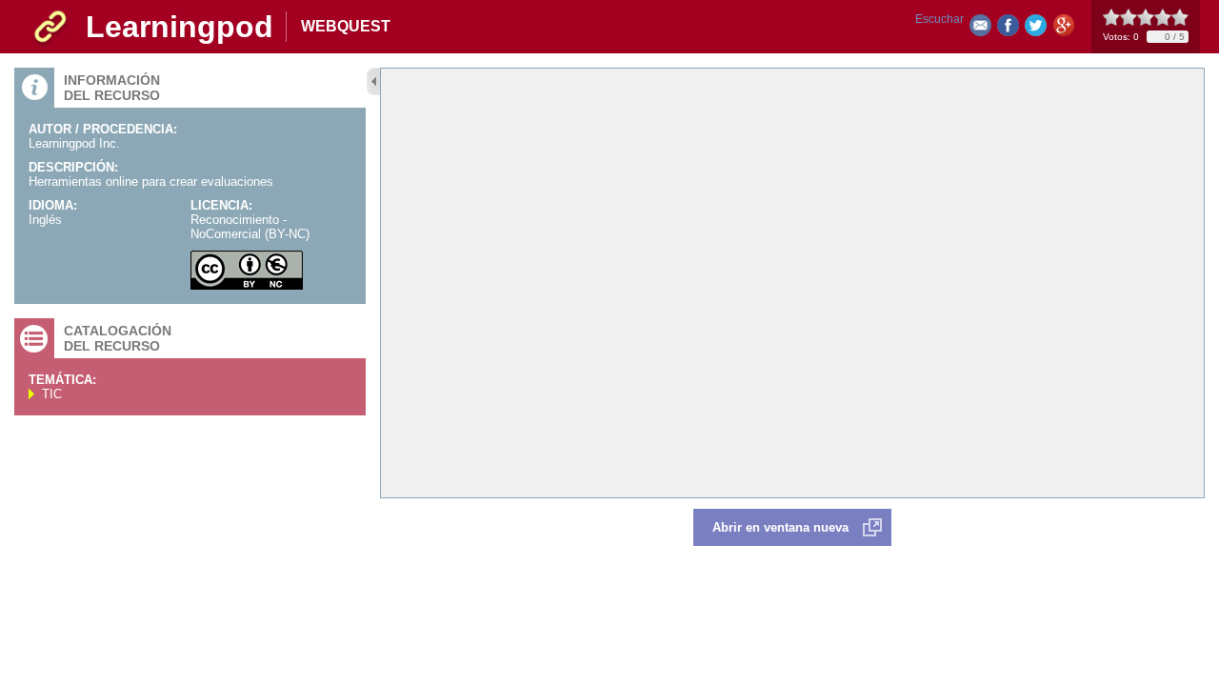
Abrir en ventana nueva (780, 527)
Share (1008, 29)
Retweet (1036, 29)
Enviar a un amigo (980, 29)
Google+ (1063, 29)
